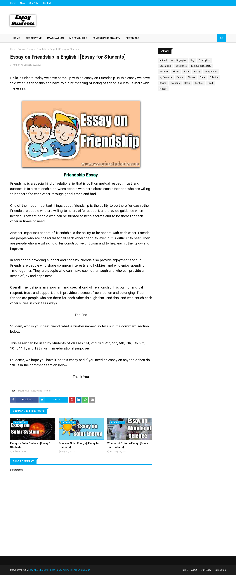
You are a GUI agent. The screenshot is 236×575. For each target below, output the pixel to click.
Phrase (191, 77)
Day (192, 60)
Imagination (211, 71)
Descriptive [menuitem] (34, 38)
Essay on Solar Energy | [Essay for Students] (79, 445)
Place (202, 77)
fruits (187, 71)
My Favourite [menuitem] (78, 38)
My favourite (165, 77)
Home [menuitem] (16, 38)
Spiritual (199, 83)
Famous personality (201, 66)
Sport (210, 83)
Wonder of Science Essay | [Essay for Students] (127, 445)
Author (16, 65)
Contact (47, 3)
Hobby (197, 71)
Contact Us (220, 570)
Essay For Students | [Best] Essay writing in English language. (59, 570)
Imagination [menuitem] (55, 38)
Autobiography (178, 60)
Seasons (175, 83)
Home (13, 3)
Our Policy (34, 3)
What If (163, 89)
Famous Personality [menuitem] (106, 38)
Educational (165, 66)
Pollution (214, 77)
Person (21, 49)
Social (187, 83)
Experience (36, 390)
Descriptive (23, 390)
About (23, 3)
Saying (162, 83)
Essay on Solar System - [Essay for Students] (31, 445)
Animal (163, 60)
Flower (176, 71)
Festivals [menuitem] (132, 38)
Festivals (164, 71)
